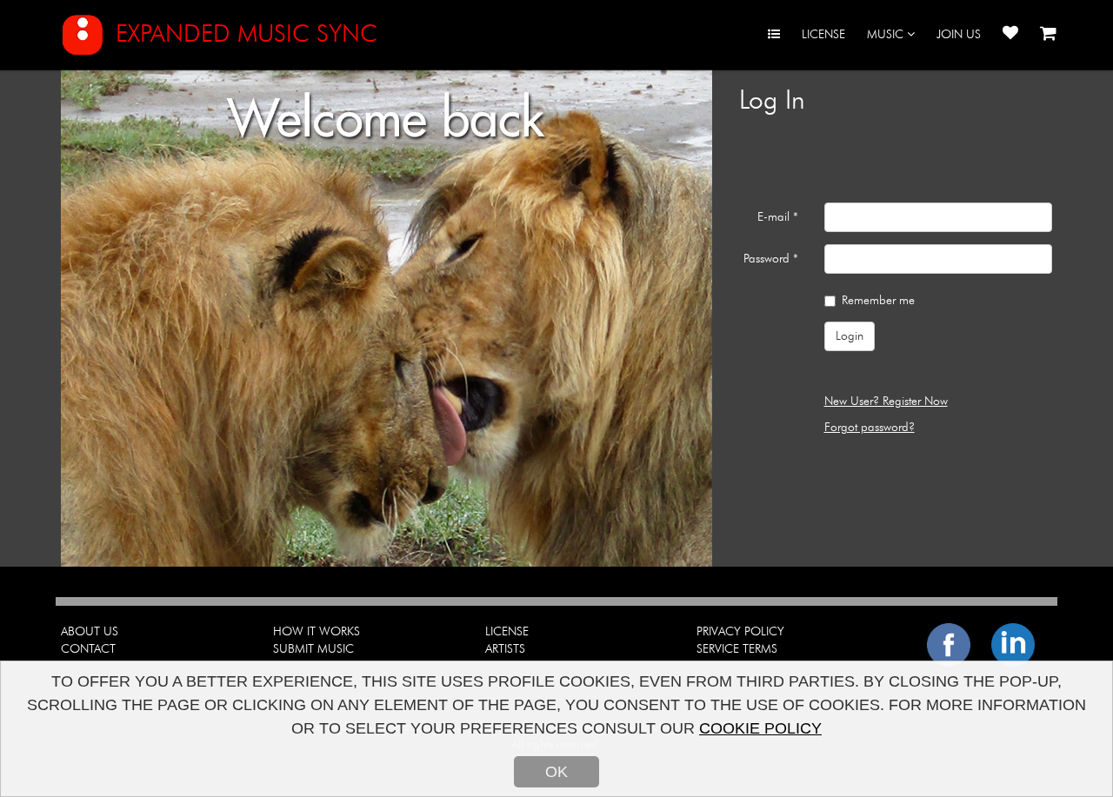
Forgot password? (869, 428)
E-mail (777, 217)
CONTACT (88, 649)
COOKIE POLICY (760, 728)
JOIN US (958, 35)
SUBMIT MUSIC (313, 649)
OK (556, 771)
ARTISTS (505, 649)
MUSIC (887, 35)
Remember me (878, 301)
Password (770, 259)
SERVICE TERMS (736, 649)
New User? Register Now (886, 401)
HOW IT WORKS (316, 632)
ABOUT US (89, 632)
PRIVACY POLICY (740, 632)
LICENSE (823, 35)
